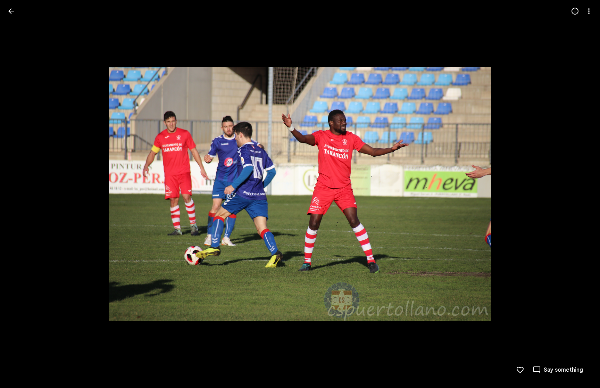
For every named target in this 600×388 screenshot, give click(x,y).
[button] (19, 194)
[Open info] (575, 11)
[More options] (589, 11)
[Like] (520, 370)
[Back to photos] (11, 11)
